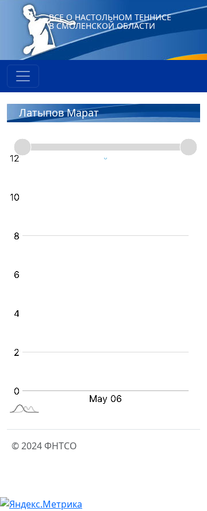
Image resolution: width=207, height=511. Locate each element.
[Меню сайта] (23, 76)
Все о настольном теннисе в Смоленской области (110, 21)
